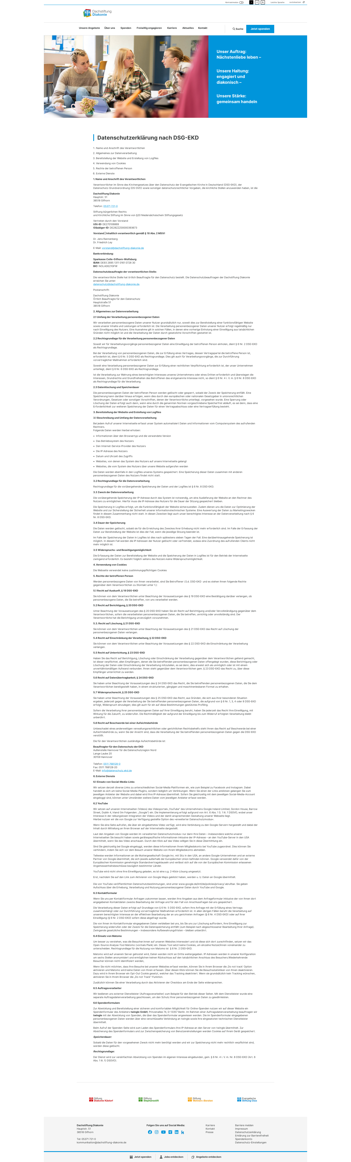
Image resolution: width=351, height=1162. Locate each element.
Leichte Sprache (278, 2)
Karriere (172, 27)
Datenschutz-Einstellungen (251, 1142)
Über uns (109, 27)
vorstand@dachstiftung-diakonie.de (123, 248)
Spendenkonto (243, 1139)
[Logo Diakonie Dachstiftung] (97, 13)
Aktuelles (188, 27)
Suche (239, 28)
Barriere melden (244, 1125)
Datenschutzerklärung (248, 1132)
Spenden (126, 27)
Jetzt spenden (260, 28)
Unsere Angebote (89, 27)
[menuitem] (89, 28)
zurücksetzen (295, 2)
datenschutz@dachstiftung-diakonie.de (116, 284)
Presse (209, 1132)
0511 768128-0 (111, 763)
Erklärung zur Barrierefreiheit (252, 1135)
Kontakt (202, 27)
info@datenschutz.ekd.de (117, 770)
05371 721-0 (110, 206)
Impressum (241, 1128)
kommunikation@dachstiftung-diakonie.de (101, 1142)
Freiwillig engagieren (149, 27)
